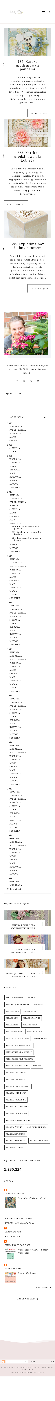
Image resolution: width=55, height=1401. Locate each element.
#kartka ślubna (14, 1127)
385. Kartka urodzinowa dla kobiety (27, 156)
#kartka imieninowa (16, 1093)
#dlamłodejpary (14, 1032)
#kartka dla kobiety (16, 1079)
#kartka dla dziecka (16, 1073)
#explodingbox (41, 1039)
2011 (9, 878)
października (17, 430)
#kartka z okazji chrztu (18, 1120)
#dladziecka (12, 1018)
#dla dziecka (12, 1011)
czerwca (14, 440)
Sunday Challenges (27, 1273)
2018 (9, 556)
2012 (9, 835)
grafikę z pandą (30, 95)
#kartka (37, 1066)
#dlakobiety (12, 1025)
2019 (9, 492)
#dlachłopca (30, 1011)
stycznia (14, 487)
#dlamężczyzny (31, 1025)
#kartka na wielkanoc (17, 1107)
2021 (9, 445)
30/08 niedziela (12, 1236)
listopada (15, 426)
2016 (9, 649)
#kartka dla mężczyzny (18, 1086)
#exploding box (34, 1032)
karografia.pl (35, 1372)
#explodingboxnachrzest (19, 1052)
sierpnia (14, 448)
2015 (9, 696)
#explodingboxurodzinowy (19, 1059)
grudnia (14, 495)
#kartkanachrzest (15, 1141)
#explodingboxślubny (17, 1066)
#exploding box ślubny (17, 1039)
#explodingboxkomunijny (19, 1045)
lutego (13, 484)
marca (13, 480)
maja (12, 473)
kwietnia (15, 477)
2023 (9, 423)
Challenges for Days (17, 1245)
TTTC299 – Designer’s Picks (19, 1223)
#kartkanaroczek (39, 1141)
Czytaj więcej (39, 113)
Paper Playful (13, 1268)
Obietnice (39, 179)
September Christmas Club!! (32, 1198)
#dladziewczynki (31, 1018)
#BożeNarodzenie (14, 998)
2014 (9, 742)
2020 (10, 456)
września (15, 433)
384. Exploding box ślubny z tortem (27, 246)
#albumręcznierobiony (17, 1004)
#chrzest (38, 1004)
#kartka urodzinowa (16, 1114)
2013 (9, 789)
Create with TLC (15, 1193)
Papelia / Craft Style (25, 259)
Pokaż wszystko (43, 1288)
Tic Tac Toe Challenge (18, 1218)
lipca (12, 437)
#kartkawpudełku (15, 1148)
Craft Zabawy (13, 1232)
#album (31, 998)
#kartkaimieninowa (37, 1127)
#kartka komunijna (16, 1100)
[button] (38, 6)
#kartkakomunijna (15, 1134)
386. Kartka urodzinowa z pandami (27, 65)
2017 (9, 603)
